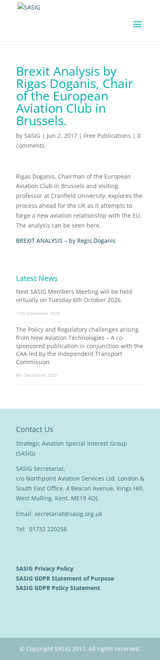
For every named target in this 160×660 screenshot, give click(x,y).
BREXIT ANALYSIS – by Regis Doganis (66, 240)
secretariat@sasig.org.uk (68, 514)
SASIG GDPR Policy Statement (59, 588)
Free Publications (107, 135)
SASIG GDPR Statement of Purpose (66, 578)
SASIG (32, 135)
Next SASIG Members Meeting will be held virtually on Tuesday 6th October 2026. (74, 296)
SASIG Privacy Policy (45, 568)
